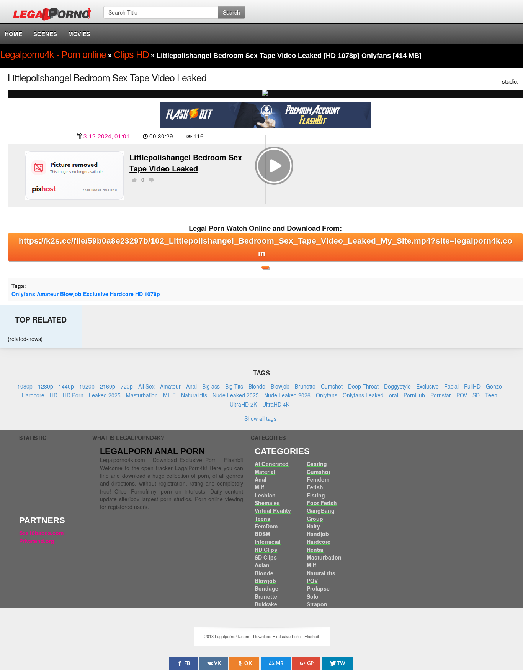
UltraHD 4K (275, 404)
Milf (259, 487)
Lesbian (265, 495)
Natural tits (194, 395)
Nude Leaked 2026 (287, 395)
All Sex (146, 386)
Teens (262, 518)
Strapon (317, 604)
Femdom (318, 479)
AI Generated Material (272, 467)
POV (461, 395)
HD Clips (266, 549)
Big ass (211, 386)
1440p (66, 386)
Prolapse (318, 588)
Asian (262, 565)
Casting (317, 464)
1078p (152, 294)
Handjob (318, 534)
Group (315, 518)
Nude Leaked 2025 (235, 395)
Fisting (316, 495)
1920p (87, 386)
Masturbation (142, 395)
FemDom (266, 526)
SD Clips (266, 557)
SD (476, 395)
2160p (107, 386)
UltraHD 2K (243, 404)
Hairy (313, 526)
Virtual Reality (273, 510)
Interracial (268, 541)
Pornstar (440, 395)
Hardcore (122, 294)
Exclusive (95, 294)
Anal (191, 386)
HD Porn (73, 395)
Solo (313, 596)
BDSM (262, 534)
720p (127, 386)
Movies (79, 34)
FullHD (472, 386)
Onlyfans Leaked (363, 395)
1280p (45, 386)
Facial (451, 386)
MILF (169, 395)
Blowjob (71, 294)
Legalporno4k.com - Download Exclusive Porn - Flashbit (54, 15)
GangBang (321, 510)
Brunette (305, 386)
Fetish (315, 487)
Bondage (266, 588)
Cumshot (332, 386)
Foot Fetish (322, 503)
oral (393, 395)
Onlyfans (23, 294)
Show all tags (260, 418)
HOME (13, 34)
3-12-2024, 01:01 (106, 136)
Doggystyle (397, 386)
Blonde (256, 386)
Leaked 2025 (105, 395)
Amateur (48, 294)
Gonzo (494, 386)
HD (139, 294)
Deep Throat (363, 386)
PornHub (414, 395)
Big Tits (234, 386)
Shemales (267, 503)
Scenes (45, 34)
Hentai (315, 549)
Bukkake (266, 604)
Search (231, 12)
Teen (491, 395)
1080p (25, 386)
